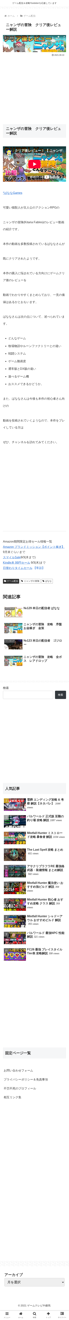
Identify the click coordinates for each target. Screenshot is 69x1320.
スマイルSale (12, 557)
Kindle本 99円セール (16, 562)
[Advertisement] (34, 88)
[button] (62, 699)
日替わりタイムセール (17, 567)
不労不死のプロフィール (20, 1088)
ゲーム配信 (12, 581)
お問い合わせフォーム (18, 1070)
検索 (6, 687)
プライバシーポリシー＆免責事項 (26, 1079)
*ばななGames (12, 192)
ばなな (48, 581)
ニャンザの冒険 (31, 581)
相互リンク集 (12, 1097)
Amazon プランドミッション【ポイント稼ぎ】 (34, 546)
